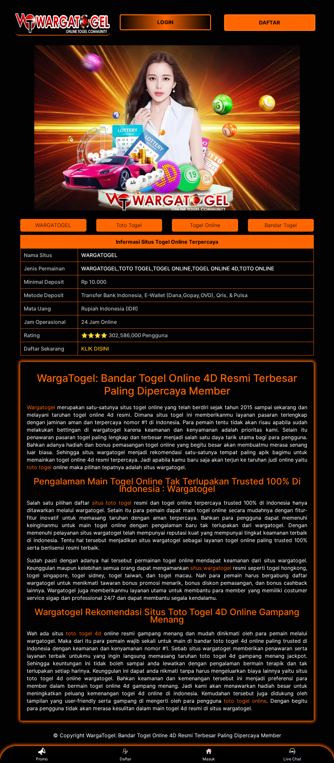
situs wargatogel (210, 568)
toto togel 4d (83, 633)
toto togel (39, 467)
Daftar (125, 758)
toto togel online (245, 701)
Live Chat (292, 758)
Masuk (209, 758)
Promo (42, 758)
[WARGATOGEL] (62, 22)
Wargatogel (41, 407)
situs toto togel (112, 502)
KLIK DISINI (95, 348)
